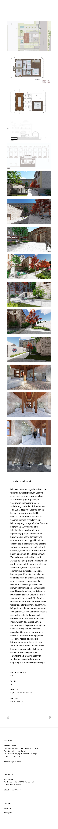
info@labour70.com (12, 790)
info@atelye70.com (12, 762)
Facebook (8, 809)
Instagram (8, 813)
